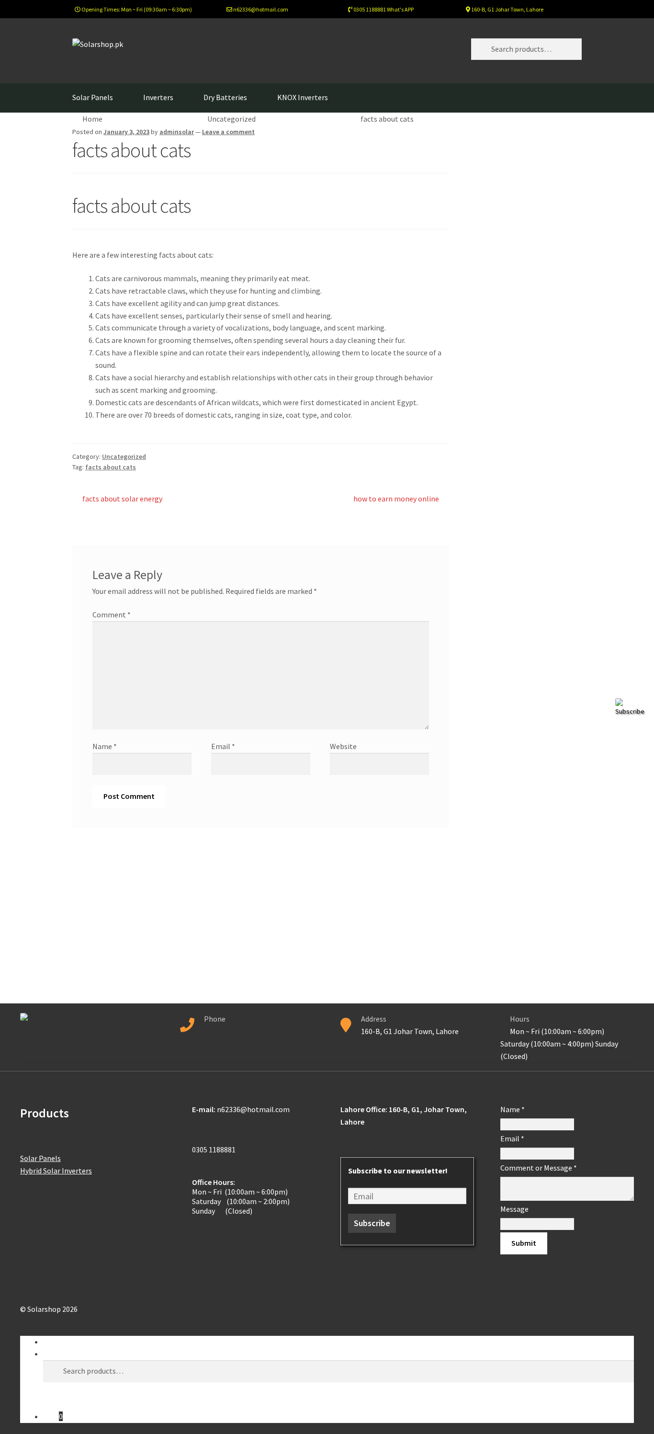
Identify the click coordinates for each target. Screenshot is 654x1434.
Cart (53, 1416)
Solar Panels (92, 97)
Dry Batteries (225, 97)
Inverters (158, 97)
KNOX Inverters (302, 97)
